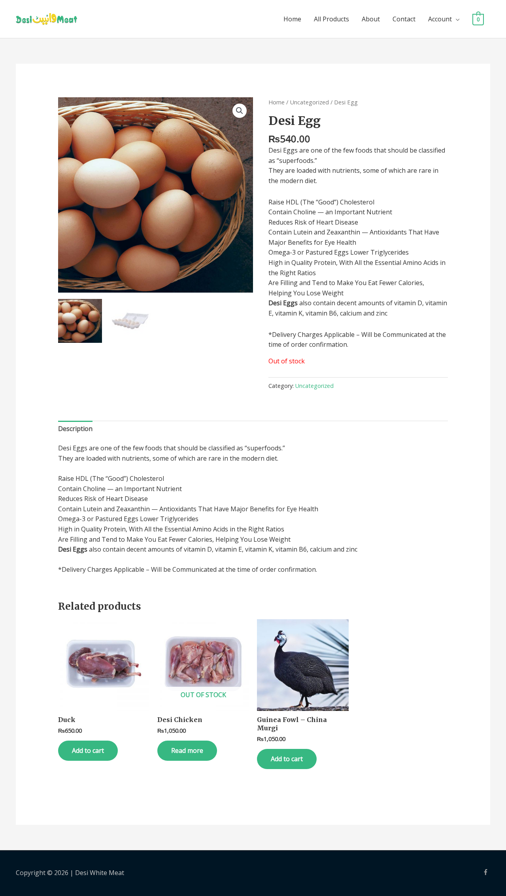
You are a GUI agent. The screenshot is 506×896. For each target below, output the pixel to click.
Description (75, 428)
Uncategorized (309, 102)
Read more (187, 750)
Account (440, 19)
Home (292, 19)
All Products (331, 19)
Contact (404, 19)
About (371, 19)
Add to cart (88, 750)
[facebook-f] (487, 872)
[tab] (75, 429)
